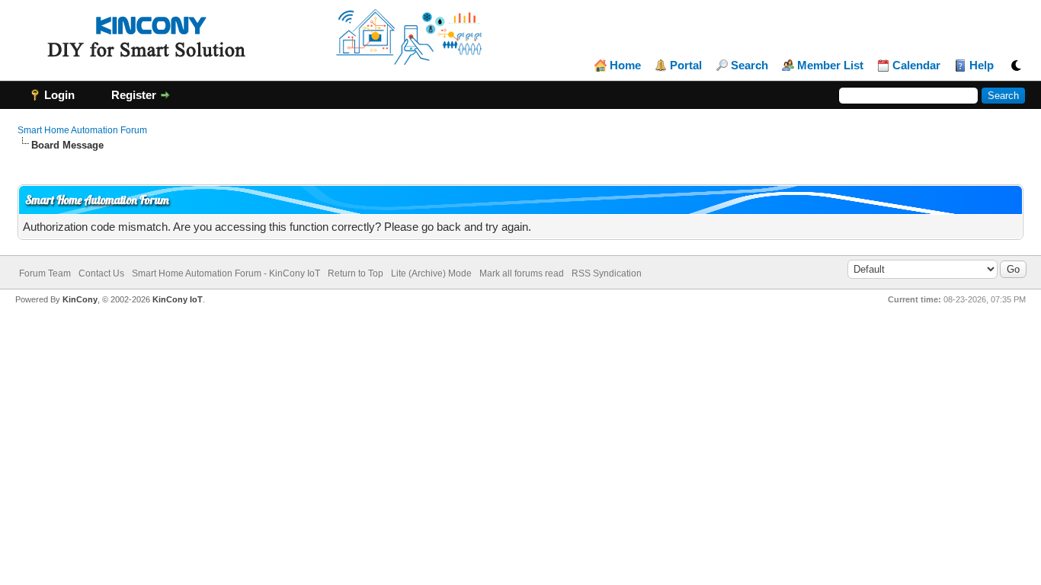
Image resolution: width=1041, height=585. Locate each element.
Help (981, 65)
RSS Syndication (607, 273)
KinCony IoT (177, 299)
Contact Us (101, 273)
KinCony (80, 299)
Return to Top (355, 273)
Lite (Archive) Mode (431, 273)
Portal (686, 65)
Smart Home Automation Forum (82, 130)
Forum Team (45, 273)
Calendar (916, 65)
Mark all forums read (521, 273)
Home (625, 65)
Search (749, 65)
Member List (830, 65)
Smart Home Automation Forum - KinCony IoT (226, 273)
